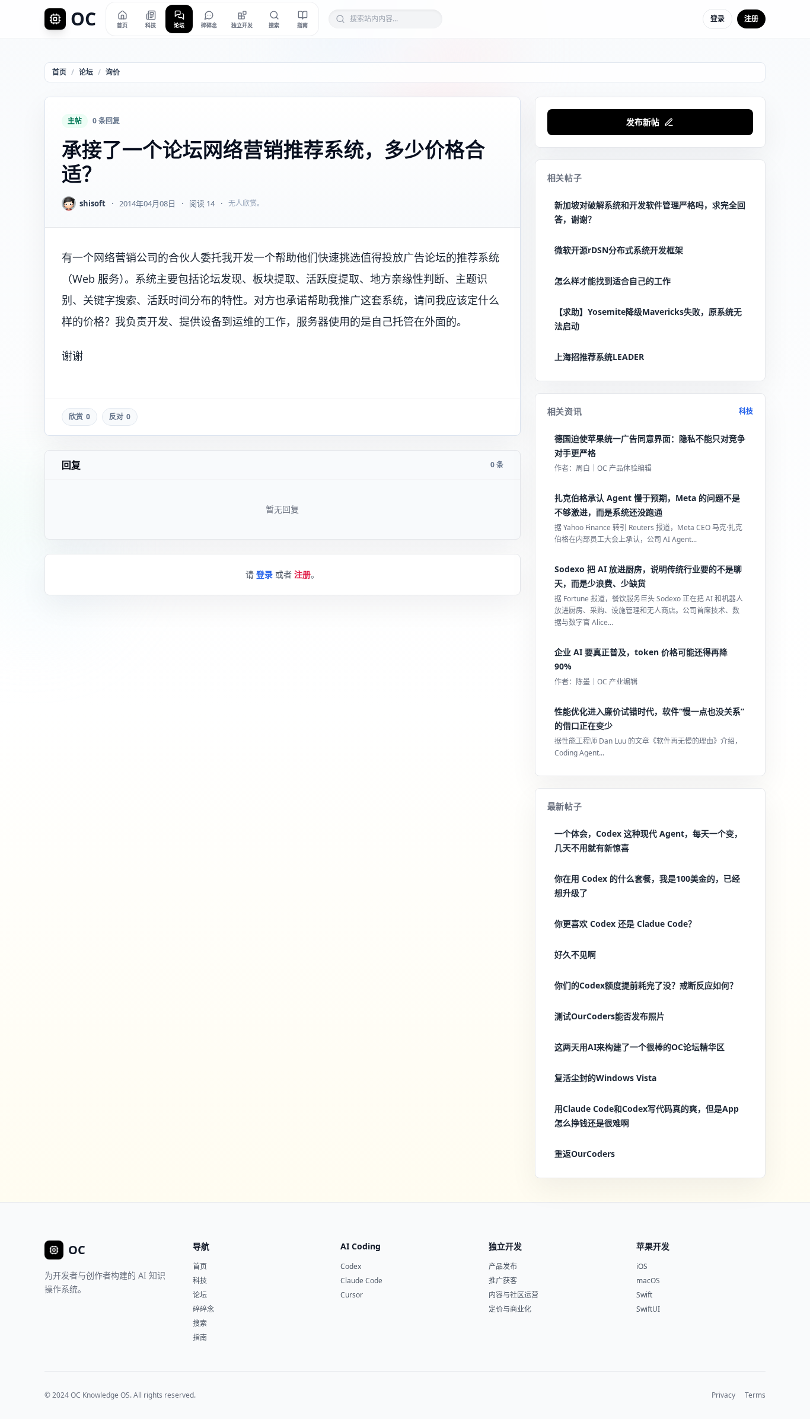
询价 (113, 72)
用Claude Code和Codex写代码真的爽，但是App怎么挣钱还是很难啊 (646, 1115)
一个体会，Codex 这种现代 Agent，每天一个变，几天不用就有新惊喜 (648, 840)
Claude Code (361, 1280)
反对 (119, 417)
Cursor (351, 1295)
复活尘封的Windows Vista (605, 1077)
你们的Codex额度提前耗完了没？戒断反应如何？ (646, 985)
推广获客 (503, 1280)
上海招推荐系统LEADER (599, 356)
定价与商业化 (510, 1309)
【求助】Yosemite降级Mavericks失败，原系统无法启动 (648, 318)
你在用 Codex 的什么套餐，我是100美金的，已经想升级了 (647, 885)
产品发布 (503, 1266)
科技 (746, 411)
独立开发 (505, 1246)
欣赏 (79, 417)
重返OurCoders (584, 1153)
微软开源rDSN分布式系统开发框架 (618, 250)
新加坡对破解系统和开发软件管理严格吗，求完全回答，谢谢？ (649, 212)
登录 (717, 19)
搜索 (200, 1323)
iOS (642, 1266)
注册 (751, 19)
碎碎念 (203, 1309)
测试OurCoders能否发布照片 (609, 1016)
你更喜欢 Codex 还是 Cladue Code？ (625, 923)
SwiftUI (648, 1309)
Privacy (723, 1395)
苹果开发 (652, 1246)
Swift (644, 1295)
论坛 (86, 72)
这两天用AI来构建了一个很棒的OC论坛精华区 (639, 1047)
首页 (59, 72)
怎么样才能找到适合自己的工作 (612, 280)
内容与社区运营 (513, 1295)
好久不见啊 (575, 954)
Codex (350, 1266)
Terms (755, 1395)
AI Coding (360, 1246)
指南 (200, 1337)
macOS (648, 1280)
